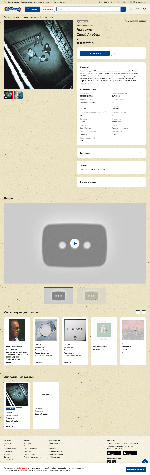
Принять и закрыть (135, 469)
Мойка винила (29, 454)
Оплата (46, 2)
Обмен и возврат (30, 448)
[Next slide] (70, 54)
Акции (50, 9)
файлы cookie (22, 468)
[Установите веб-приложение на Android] (130, 453)
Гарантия (27, 451)
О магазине (8, 460)
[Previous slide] (7, 54)
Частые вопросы (55, 451)
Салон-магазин (27, 2)
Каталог (34, 9)
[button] (58, 295)
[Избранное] (137, 9)
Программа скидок (11, 2)
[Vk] (114, 462)
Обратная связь (55, 457)
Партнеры (8, 451)
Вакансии (7, 457)
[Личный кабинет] (130, 9)
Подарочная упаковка (32, 457)
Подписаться (95, 53)
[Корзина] (144, 9)
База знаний (53, 446)
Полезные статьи (56, 454)
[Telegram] (109, 462)
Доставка (38, 2)
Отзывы (7, 454)
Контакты (54, 2)
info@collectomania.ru (132, 443)
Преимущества (10, 448)
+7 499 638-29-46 (105, 2)
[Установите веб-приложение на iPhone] (114, 453)
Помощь (62, 2)
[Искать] (123, 9)
